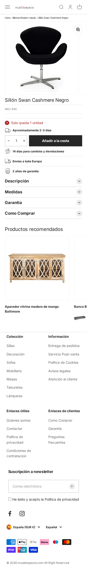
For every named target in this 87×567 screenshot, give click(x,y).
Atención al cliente (62, 379)
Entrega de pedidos (64, 346)
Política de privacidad (15, 439)
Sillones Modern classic (24, 17)
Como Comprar (60, 420)
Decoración (15, 354)
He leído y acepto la (45, 499)
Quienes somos (18, 420)
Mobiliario (14, 371)
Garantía (55, 428)
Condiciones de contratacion (19, 453)
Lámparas (14, 396)
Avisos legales (59, 371)
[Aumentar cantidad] (24, 141)
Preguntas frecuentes (56, 439)
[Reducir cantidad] (8, 141)
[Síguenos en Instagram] (22, 513)
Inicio (7, 17)
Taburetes (14, 387)
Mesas (12, 379)
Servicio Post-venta (63, 354)
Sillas (10, 346)
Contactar (14, 428)
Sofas (11, 362)
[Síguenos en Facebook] (10, 513)
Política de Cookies (63, 362)
